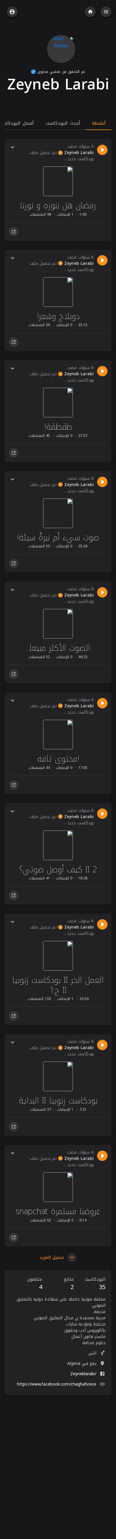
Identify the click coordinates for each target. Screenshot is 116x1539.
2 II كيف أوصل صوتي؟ (58, 869)
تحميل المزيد (52, 1257)
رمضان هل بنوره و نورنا (58, 205)
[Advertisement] (58, 1457)
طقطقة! (58, 427)
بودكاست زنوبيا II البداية (58, 1100)
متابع (69, 1284)
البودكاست (95, 1284)
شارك (13, 231)
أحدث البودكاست (63, 123)
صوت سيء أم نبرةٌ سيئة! (58, 537)
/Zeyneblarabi (83, 1374)
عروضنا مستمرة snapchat (58, 1211)
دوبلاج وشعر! (58, 316)
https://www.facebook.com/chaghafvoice (56, 1384)
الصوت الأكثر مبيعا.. (58, 648)
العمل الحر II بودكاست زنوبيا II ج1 (58, 985)
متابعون (34, 1284)
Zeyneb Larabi (78, 153)
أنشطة (99, 123)
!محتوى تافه (58, 759)
